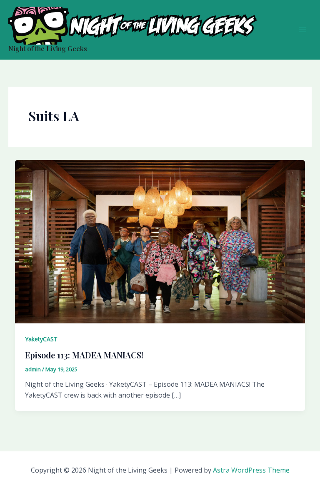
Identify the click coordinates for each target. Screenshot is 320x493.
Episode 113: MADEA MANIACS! (84, 354)
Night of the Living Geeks (47, 48)
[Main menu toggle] (302, 29)
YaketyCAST (41, 339)
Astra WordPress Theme (251, 470)
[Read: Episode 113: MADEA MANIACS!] (160, 240)
